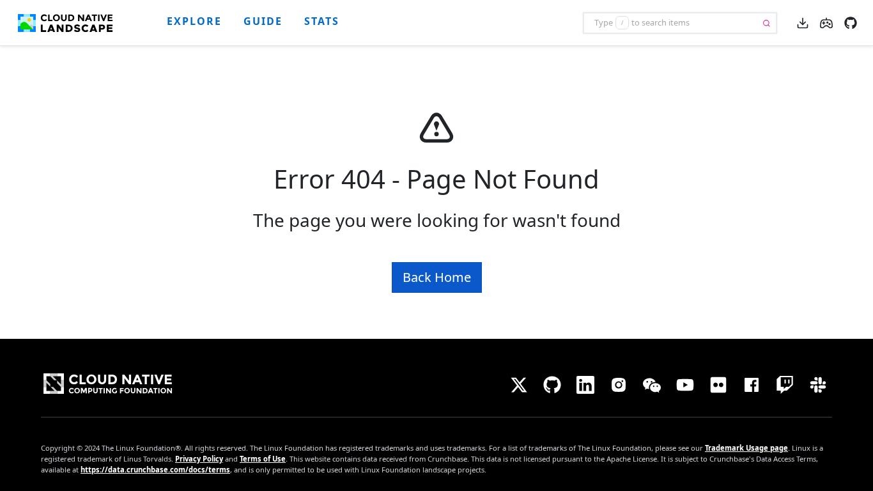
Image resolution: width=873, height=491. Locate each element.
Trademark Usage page (746, 448)
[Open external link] (851, 22)
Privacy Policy (199, 459)
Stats (321, 21)
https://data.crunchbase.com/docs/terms (155, 469)
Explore (194, 21)
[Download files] (802, 22)
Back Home (437, 277)
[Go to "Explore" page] (70, 23)
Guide (262, 21)
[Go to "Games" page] (826, 22)
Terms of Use (263, 459)
